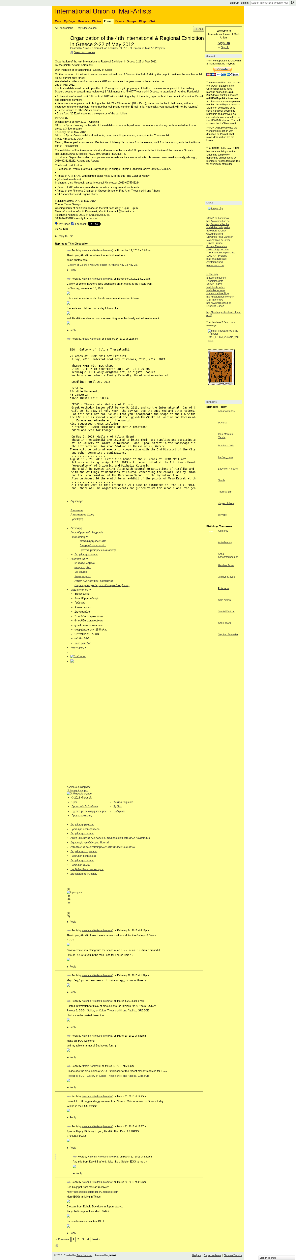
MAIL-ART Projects (216, 255)
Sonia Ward (224, 623)
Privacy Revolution (216, 246)
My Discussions (87, 27)
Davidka (222, 422)
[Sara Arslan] (211, 607)
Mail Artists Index (215, 287)
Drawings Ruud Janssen (219, 236)
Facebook (81, 223)
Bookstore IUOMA (216, 230)
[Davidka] (211, 429)
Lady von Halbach (228, 468)
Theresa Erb (225, 491)
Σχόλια (118, 806)
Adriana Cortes (226, 411)
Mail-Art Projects (155, 48)
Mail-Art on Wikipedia (218, 227)
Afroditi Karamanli (93, 48)
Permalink (69, 250)
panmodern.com (215, 265)
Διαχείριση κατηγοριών (83, 873)
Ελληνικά (119, 811)
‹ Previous (62, 1239)
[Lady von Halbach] (211, 476)
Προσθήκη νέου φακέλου (84, 829)
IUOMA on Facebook (217, 218)
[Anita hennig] (211, 549)
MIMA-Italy (212, 274)
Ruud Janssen (84, 1255)
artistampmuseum (216, 277)
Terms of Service (233, 1255)
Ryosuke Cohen (215, 306)
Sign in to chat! (268, 1258)
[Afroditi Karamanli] (61, 46)
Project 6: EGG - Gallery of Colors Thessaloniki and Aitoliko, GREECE (108, 1010)
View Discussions (84, 52)
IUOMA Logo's (214, 284)
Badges (196, 1255)
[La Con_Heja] (211, 464)
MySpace (64, 223)
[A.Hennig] (211, 538)
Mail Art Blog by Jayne (218, 240)
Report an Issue (212, 1255)
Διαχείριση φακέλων (82, 824)
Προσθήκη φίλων (80, 864)
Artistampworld (214, 262)
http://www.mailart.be (217, 224)
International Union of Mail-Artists (103, 11)
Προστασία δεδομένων (84, 806)
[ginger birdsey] (211, 510)
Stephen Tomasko (228, 634)
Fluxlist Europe (214, 243)
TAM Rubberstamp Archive (220, 252)
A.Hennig (223, 530)
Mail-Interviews (214, 299)
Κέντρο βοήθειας (123, 802)
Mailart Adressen (215, 290)
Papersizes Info (214, 281)
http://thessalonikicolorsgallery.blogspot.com (92, 1191)
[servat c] (211, 522)
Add (201, 29)
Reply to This (64, 235)
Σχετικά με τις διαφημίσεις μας (89, 811)
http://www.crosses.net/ (218, 303)
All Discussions (64, 27)
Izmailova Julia (226, 445)
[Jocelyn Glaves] (211, 584)
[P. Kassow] (211, 595)
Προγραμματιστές (81, 815)
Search (292, 2)
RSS (57, 1246)
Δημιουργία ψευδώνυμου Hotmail (89, 842)
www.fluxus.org (214, 233)
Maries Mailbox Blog (217, 293)
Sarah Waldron (226, 611)
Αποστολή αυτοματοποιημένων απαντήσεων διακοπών (102, 846)
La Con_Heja (225, 457)
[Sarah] (211, 487)
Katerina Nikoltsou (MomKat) (97, 250)
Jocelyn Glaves (226, 577)
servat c (222, 514)
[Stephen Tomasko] (211, 641)
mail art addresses (216, 258)
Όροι (74, 802)
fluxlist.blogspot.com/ (217, 249)
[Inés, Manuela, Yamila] (211, 441)
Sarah (221, 480)
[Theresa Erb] (211, 499)
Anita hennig (225, 542)
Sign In (244, 2)
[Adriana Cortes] (211, 418)
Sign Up (234, 2)
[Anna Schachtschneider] (211, 561)
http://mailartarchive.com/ (220, 296)
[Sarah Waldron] (211, 618)
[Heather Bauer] (211, 572)
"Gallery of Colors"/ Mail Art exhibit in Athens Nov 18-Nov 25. (102, 264)
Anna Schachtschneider (228, 556)
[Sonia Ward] (211, 630)
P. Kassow (223, 588)
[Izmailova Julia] (211, 452)
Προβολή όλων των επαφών (86, 869)
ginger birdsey (226, 503)
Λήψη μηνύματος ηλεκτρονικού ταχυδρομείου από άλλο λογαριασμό (110, 837)
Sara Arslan (224, 600)
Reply (71, 270)
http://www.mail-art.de (218, 221)
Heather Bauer (226, 565)
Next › (95, 1239)
